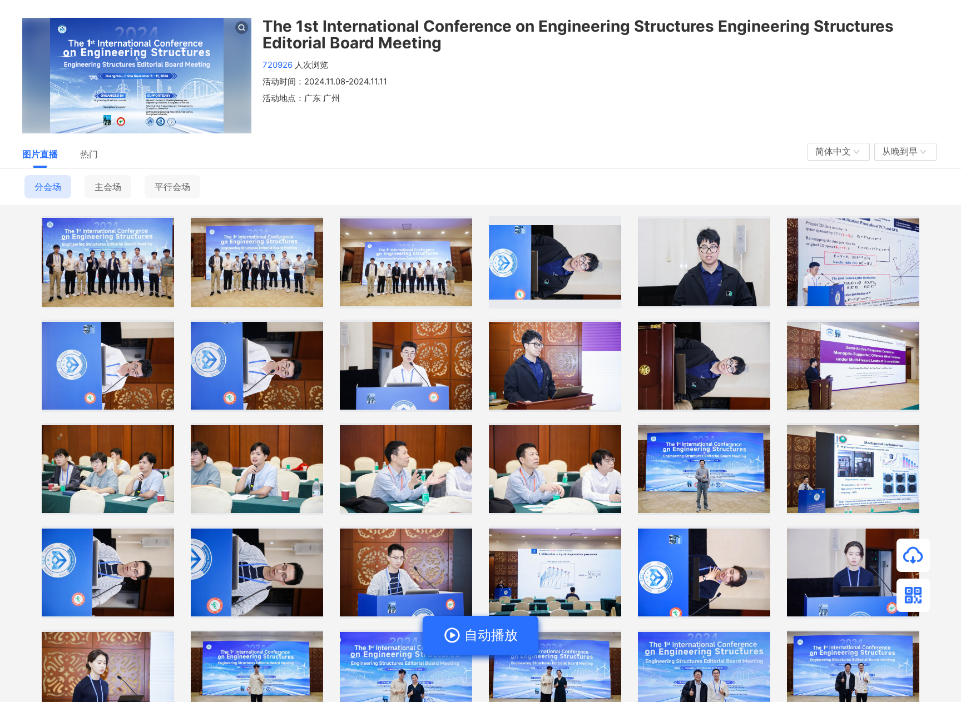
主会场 (108, 186)
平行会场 (172, 186)
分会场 (47, 186)
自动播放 (489, 635)
